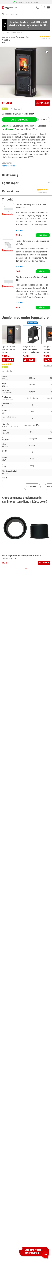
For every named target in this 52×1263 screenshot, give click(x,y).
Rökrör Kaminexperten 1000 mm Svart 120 (31, 206)
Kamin (7, 33)
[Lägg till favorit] (47, 52)
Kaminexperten (8, 166)
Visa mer (19, 230)
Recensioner (25, 191)
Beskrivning (10, 175)
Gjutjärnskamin (16, 33)
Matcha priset (28, 114)
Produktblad (16, 109)
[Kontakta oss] (37, 7)
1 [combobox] (43, 120)
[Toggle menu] (48, 7)
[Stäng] (20, 1248)
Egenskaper (10, 183)
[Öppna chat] (45, 1255)
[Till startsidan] (9, 7)
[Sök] (3, 14)
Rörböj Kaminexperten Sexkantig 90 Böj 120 (32, 242)
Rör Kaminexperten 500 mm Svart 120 (31, 278)
